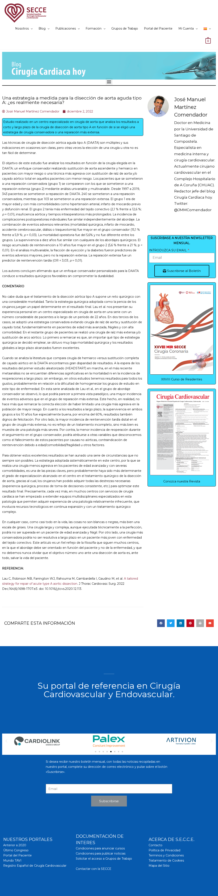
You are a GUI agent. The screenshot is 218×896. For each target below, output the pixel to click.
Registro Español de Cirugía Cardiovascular (34, 866)
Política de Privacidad (164, 850)
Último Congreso (16, 850)
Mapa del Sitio (159, 866)
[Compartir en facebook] (161, 623)
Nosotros (22, 28)
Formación (94, 28)
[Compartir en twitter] (171, 623)
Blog (42, 28)
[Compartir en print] (200, 623)
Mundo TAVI (12, 860)
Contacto (155, 845)
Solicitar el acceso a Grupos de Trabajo (104, 858)
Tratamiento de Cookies (166, 860)
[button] (109, 81)
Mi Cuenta (186, 28)
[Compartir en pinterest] (190, 623)
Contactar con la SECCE (93, 869)
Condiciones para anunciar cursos (100, 848)
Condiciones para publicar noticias (100, 853)
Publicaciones (65, 28)
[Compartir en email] (210, 623)
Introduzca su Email (168, 250)
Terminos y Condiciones (166, 855)
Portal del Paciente (158, 28)
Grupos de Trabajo (124, 28)
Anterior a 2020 (14, 845)
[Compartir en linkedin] (180, 623)
